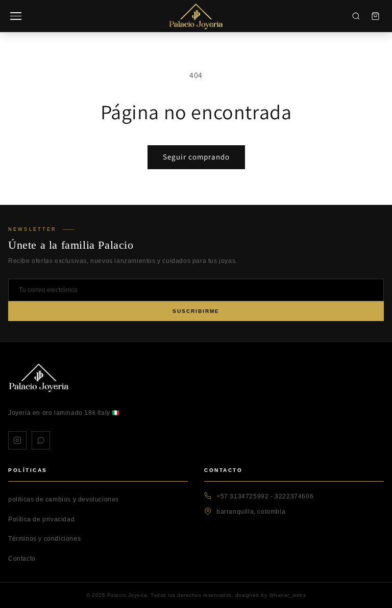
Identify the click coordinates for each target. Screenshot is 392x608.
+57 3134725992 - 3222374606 (264, 496)
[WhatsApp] (41, 440)
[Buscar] (355, 16)
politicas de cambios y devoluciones (63, 499)
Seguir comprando (196, 157)
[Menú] (15, 16)
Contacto (22, 558)
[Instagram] (17, 440)
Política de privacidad (41, 519)
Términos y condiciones (44, 538)
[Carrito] (375, 16)
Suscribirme (196, 311)
